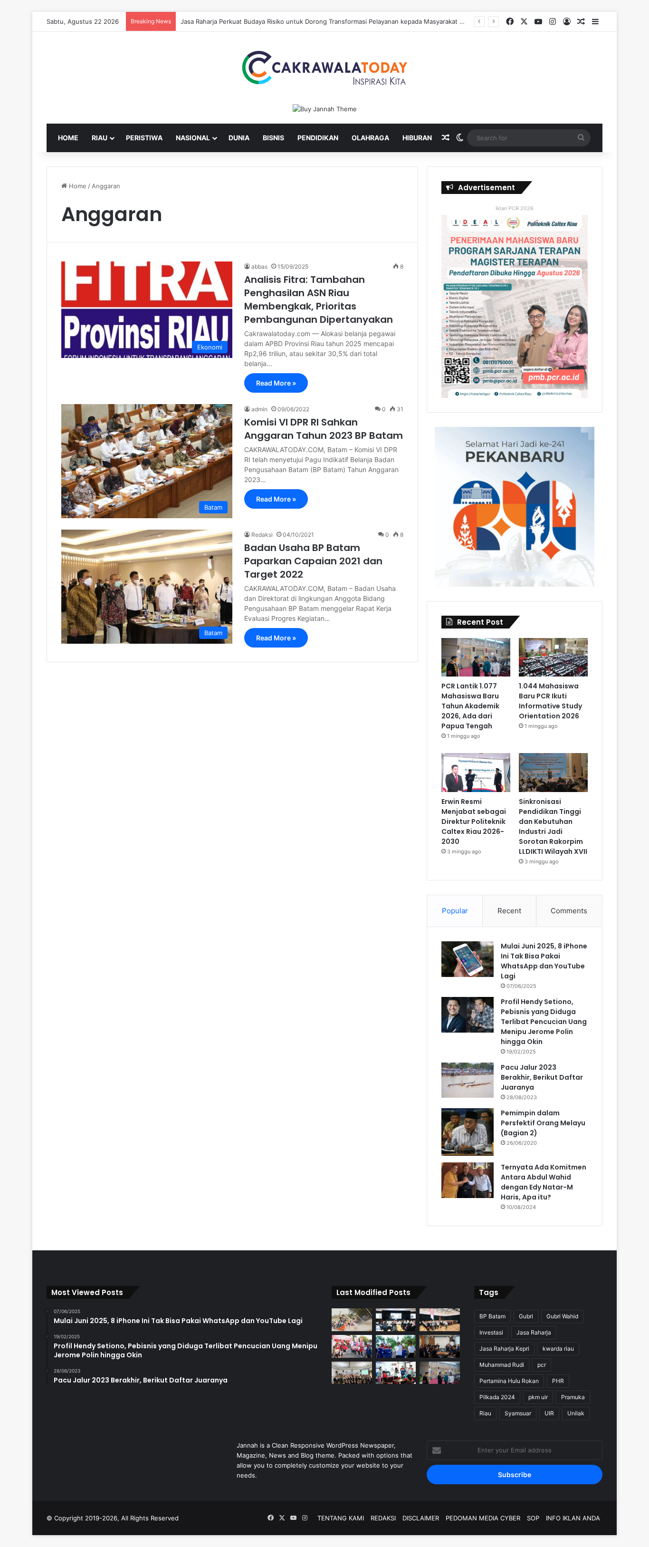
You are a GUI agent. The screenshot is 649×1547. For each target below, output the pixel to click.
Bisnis (273, 138)
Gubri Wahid (562, 1316)
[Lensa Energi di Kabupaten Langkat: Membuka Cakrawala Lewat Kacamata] (396, 1373)
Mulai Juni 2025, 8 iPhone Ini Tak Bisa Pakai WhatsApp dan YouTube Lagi (544, 961)
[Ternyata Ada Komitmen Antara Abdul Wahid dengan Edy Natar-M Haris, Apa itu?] (467, 1180)
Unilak (575, 1413)
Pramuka (573, 1397)
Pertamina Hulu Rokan (509, 1380)
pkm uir (538, 1397)
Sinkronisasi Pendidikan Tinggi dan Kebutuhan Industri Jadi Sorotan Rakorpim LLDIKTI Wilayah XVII (553, 826)
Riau (99, 138)
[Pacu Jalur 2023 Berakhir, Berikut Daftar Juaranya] (467, 1080)
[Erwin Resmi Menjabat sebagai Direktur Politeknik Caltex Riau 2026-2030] (475, 772)
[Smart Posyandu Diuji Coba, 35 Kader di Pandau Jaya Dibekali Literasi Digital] (352, 1373)
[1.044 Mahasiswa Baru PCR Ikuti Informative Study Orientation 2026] (553, 657)
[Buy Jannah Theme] (325, 108)
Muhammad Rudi (501, 1364)
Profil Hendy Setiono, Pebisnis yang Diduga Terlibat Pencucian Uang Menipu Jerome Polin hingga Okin (544, 1021)
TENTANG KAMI (340, 1518)
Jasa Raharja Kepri (504, 1348)
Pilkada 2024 (497, 1397)
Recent (509, 910)
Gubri (526, 1316)
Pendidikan (317, 138)
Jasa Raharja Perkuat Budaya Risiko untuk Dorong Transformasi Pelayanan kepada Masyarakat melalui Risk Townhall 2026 (360, 21)
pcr (541, 1364)
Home (68, 138)
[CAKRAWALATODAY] (324, 68)
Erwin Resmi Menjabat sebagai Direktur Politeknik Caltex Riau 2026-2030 (473, 821)
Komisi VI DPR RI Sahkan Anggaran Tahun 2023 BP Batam (323, 429)
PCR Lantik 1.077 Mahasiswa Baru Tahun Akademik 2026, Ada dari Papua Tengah (470, 706)
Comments (569, 910)
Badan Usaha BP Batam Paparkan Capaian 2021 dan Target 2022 (313, 561)
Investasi (491, 1332)
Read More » (276, 383)
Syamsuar (518, 1413)
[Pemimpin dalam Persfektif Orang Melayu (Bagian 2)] (467, 1132)
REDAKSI (383, 1518)
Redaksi (262, 534)
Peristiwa (144, 138)
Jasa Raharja (533, 1332)
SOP (533, 1518)
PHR (558, 1380)
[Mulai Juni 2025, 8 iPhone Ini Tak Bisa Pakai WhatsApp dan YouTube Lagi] (467, 959)
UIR (549, 1413)
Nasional (193, 138)
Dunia (239, 138)
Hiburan (417, 138)
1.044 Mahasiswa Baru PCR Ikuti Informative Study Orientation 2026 (550, 701)
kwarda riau (558, 1348)
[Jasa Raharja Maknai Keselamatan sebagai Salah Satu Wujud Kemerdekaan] (440, 1319)
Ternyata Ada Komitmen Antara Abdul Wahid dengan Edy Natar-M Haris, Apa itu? (543, 1182)
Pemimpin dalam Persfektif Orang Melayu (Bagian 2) (543, 1123)
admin (259, 409)
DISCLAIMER (420, 1518)
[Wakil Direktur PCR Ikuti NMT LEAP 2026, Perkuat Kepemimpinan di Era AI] (440, 1346)
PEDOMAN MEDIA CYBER (483, 1518)
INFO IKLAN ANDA (573, 1518)
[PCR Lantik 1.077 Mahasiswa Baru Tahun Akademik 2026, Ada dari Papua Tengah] (475, 657)
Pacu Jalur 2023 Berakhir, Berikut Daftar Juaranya (542, 1077)
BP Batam (492, 1316)
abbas (259, 266)
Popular (455, 910)
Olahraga (370, 138)
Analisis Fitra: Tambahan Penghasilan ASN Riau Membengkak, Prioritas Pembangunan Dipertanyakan (318, 299)
